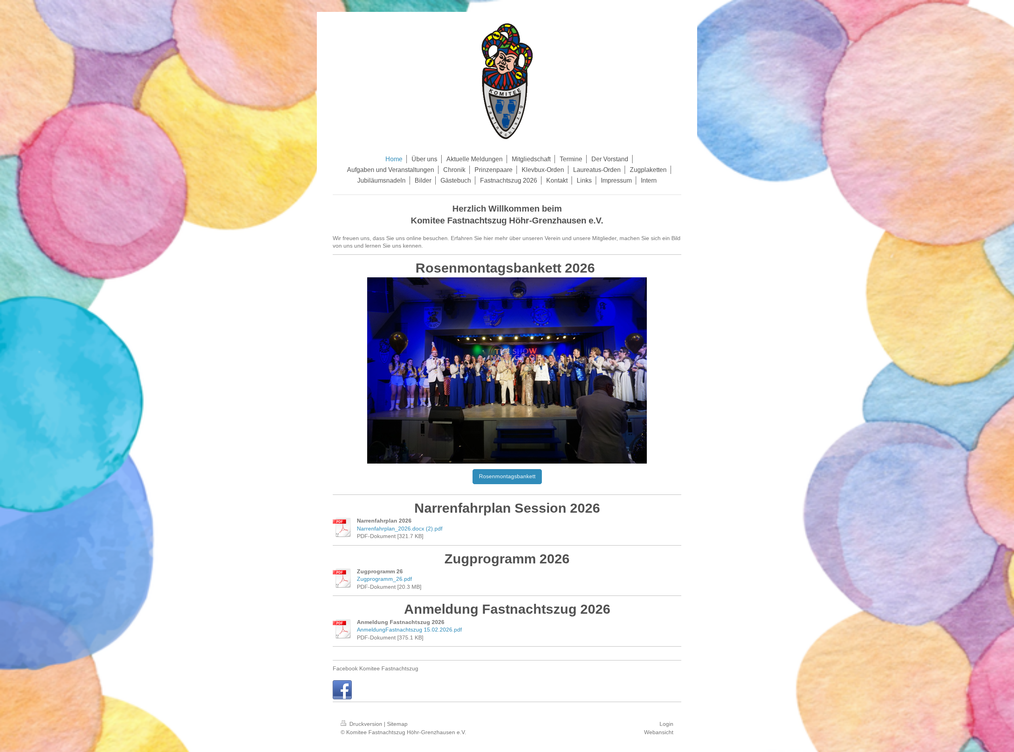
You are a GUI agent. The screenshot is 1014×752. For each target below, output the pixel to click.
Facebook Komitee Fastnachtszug (375, 668)
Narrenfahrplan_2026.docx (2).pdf (399, 528)
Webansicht (658, 732)
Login (666, 724)
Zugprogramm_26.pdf (384, 579)
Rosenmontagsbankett (507, 476)
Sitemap (397, 724)
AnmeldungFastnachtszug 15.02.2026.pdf (409, 629)
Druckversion (366, 724)
